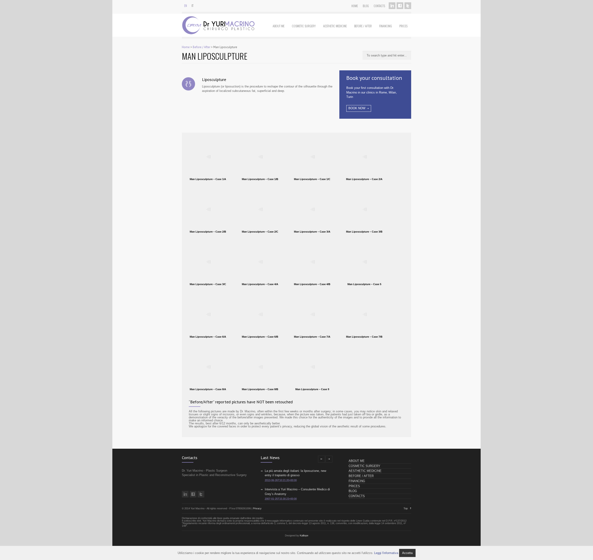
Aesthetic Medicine (335, 25)
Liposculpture (214, 79)
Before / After (363, 25)
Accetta (407, 553)
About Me (278, 25)
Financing (385, 25)
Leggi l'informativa (386, 553)
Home (354, 5)
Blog (366, 5)
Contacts (379, 5)
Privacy (257, 508)
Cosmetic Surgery (304, 25)
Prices (403, 25)
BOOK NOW (356, 108)
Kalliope (304, 535)
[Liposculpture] (188, 85)
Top (406, 508)
